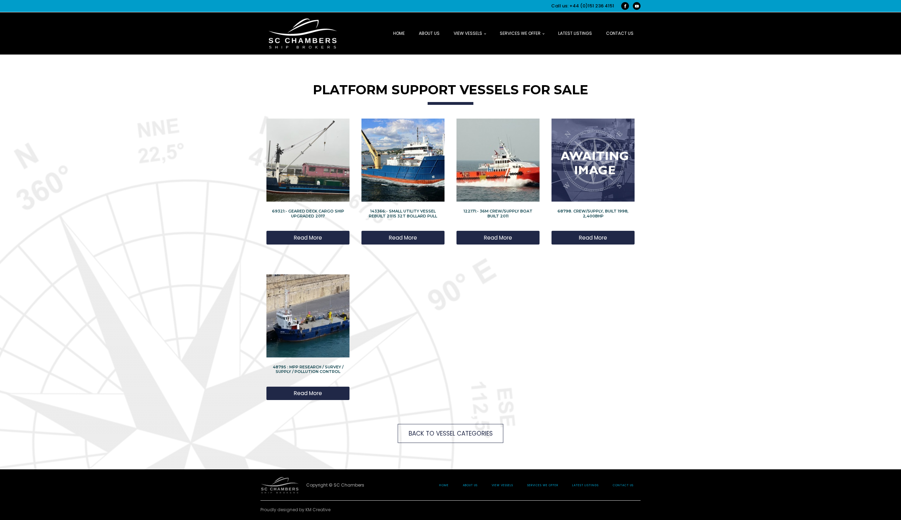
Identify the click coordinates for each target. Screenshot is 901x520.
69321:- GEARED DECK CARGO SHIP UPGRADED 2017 (308, 213)
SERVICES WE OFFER (520, 33)
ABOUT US (429, 33)
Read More (308, 237)
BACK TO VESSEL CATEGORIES (451, 433)
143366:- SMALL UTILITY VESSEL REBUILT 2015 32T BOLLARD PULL (403, 213)
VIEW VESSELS (468, 33)
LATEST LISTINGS (575, 33)
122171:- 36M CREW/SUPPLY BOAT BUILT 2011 (498, 213)
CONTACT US (620, 33)
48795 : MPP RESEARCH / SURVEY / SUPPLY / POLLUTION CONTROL (308, 369)
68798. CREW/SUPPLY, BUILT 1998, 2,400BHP (593, 213)
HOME (399, 33)
